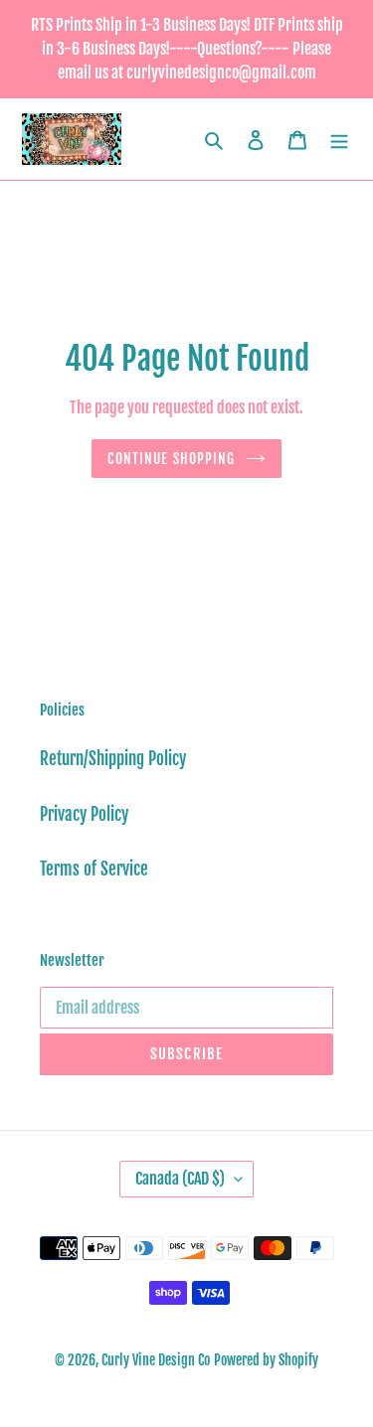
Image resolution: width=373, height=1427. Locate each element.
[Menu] (339, 139)
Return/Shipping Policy (113, 758)
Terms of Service (94, 869)
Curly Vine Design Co (155, 1359)
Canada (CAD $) (180, 1179)
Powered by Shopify (266, 1359)
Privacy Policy (84, 814)
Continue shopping (171, 458)
